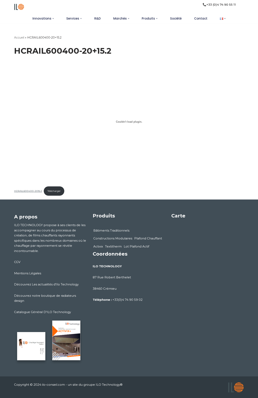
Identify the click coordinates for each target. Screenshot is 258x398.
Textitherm (113, 246)
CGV (17, 262)
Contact (200, 18)
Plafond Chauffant (148, 238)
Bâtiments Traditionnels (111, 230)
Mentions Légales (27, 273)
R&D (97, 18)
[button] (53, 18)
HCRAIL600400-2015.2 (28, 190)
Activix (98, 246)
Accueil (19, 37)
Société (176, 18)
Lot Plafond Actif (136, 246)
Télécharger (54, 190)
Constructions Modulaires (112, 238)
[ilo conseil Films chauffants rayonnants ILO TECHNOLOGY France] (19, 7)
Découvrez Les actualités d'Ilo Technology (46, 284)
